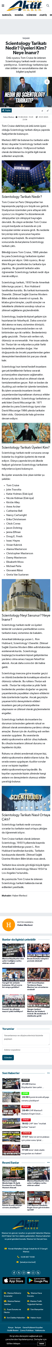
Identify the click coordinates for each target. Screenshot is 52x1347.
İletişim (18, 1328)
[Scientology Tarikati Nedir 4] (26, 176)
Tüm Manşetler (36, 1309)
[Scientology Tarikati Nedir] (26, 798)
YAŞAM (26, 38)
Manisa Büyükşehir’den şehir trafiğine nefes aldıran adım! (13, 961)
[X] (19, 1272)
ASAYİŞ (43, 15)
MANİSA (19, 15)
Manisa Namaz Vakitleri (12, 1302)
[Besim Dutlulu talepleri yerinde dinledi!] (38, 950)
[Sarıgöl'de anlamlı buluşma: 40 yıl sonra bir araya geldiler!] (13, 974)
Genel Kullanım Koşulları (33, 1328)
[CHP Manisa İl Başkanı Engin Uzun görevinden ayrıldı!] (38, 1197)
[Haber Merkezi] (8, 925)
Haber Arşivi (36, 1318)
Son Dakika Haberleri (16, 1318)
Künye (10, 1328)
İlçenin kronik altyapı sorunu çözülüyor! (35, 1099)
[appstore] (13, 1281)
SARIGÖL (7, 15)
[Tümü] (48, 1073)
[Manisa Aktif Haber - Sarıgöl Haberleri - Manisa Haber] (24, 6)
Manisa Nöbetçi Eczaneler (12, 1294)
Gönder (8, 1058)
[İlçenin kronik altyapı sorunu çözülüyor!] (13, 1197)
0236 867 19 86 (28, 1257)
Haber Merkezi (8, 117)
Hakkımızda (40, 1330)
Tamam (41, 1343)
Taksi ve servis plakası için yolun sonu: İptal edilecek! (35, 1139)
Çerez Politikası (27, 1330)
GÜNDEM (31, 15)
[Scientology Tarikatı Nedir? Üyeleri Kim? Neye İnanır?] (26, 92)
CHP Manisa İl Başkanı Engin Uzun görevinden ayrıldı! (31, 1112)
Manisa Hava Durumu (34, 1294)
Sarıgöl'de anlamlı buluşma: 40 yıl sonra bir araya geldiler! (12, 985)
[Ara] (47, 6)
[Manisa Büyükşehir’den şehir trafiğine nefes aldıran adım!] (13, 950)
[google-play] (38, 1281)
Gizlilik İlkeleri (13, 1330)
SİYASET (26, 1106)
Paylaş (8, 110)
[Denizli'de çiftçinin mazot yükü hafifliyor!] (13, 1001)
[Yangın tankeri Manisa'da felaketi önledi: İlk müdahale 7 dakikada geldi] (38, 1001)
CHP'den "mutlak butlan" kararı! (33, 1125)
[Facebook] (14, 1272)
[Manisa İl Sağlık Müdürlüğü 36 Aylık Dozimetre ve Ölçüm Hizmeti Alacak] (13, 1173)
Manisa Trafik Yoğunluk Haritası (34, 1302)
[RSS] (38, 1272)
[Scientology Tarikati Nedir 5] (26, 595)
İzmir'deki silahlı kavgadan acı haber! (33, 1152)
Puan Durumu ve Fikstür (12, 1310)
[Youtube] (28, 1272)
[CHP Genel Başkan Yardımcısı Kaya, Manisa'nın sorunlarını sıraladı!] (38, 974)
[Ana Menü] (3, 6)
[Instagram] (23, 1272)
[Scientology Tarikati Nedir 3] (26, 433)
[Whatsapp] (33, 1272)
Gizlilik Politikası (29, 1343)
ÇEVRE (25, 1093)
